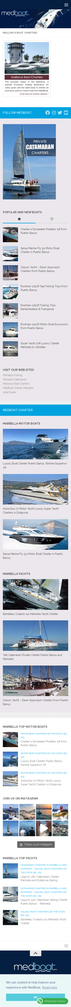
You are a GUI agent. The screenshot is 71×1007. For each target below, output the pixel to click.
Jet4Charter (9, 392)
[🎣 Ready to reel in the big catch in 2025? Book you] (27, 828)
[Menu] (66, 4)
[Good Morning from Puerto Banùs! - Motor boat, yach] (60, 828)
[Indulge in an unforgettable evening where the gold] (44, 812)
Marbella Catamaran (15, 379)
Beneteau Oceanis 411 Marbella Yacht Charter (30, 613)
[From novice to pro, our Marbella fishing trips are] (60, 812)
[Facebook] (47, 112)
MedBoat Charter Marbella (18, 387)
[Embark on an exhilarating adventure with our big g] (11, 812)
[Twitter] (60, 112)
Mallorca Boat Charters (16, 383)
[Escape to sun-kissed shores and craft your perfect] (27, 812)
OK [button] (35, 997)
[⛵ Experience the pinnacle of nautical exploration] (11, 828)
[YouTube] (66, 112)
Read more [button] (49, 987)
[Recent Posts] (52, 219)
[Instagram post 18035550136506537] (44, 828)
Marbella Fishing (12, 375)
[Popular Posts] (19, 219)
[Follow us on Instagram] (53, 112)
